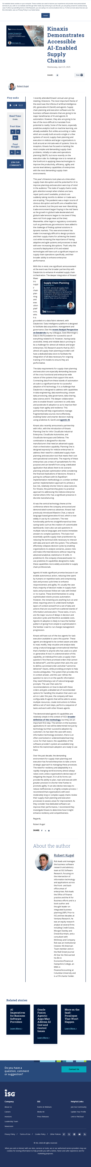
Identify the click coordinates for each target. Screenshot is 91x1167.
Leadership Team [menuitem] (11, 1121)
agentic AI (65, 420)
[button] (10, 105)
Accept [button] (45, 15)
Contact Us (74, 1069)
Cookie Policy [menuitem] (40, 1134)
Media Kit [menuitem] (40, 1112)
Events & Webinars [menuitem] (44, 1107)
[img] (16, 105)
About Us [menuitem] (8, 1107)
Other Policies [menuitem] (55, 1134)
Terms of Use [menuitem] (25, 1134)
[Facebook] (42, 830)
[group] (16, 105)
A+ (15, 137)
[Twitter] (45, 830)
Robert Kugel (64, 855)
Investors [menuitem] (8, 1116)
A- (13, 131)
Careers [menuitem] (8, 1112)
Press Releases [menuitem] (43, 1116)
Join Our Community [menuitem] (78, 1107)
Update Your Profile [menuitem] (78, 1112)
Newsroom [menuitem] (9, 1126)
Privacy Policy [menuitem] (10, 1134)
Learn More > (16, 1028)
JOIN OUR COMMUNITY (15, 164)
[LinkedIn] (49, 830)
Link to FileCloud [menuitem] (77, 1116)
